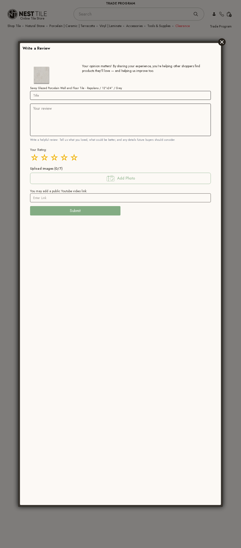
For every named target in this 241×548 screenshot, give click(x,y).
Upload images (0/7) (46, 168)
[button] (120, 178)
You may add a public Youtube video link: (58, 191)
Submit (75, 210)
